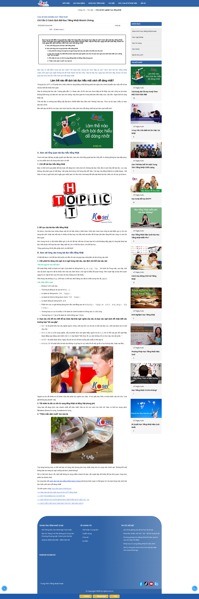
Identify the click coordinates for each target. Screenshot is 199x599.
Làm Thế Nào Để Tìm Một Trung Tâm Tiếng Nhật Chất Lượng (144, 166)
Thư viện (90, 10)
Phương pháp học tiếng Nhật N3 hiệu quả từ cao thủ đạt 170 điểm (140, 539)
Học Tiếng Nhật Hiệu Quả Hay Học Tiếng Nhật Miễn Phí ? (145, 236)
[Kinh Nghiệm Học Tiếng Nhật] (146, 297)
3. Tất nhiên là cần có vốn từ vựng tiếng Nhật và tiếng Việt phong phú (70, 58)
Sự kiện (85, 541)
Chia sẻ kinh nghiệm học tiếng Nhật (108, 10)
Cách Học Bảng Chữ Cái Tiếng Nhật (144, 277)
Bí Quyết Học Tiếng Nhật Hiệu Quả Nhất (145, 426)
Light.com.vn (108, 591)
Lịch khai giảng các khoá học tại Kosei (138, 530)
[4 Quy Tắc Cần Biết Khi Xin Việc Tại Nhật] (146, 113)
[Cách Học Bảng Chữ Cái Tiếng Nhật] (146, 258)
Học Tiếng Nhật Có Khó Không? (144, 390)
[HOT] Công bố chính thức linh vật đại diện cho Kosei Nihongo (140, 549)
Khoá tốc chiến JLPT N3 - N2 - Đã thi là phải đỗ (141, 533)
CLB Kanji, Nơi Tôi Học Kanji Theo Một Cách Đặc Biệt (145, 93)
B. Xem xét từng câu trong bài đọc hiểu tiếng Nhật (61, 48)
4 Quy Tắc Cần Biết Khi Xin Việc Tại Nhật (146, 132)
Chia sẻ (85, 537)
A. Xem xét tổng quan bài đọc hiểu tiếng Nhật (60, 45)
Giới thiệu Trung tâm (91, 530)
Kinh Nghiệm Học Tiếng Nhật (143, 315)
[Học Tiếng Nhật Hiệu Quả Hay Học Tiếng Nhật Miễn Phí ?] (146, 217)
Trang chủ (81, 10)
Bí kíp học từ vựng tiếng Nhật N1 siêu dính (139, 544)
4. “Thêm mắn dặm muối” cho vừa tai (59, 61)
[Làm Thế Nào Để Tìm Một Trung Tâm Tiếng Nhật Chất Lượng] (146, 150)
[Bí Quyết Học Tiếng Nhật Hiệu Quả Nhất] (146, 408)
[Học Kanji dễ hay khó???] (146, 184)
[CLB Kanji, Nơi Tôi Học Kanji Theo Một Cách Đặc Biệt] (146, 75)
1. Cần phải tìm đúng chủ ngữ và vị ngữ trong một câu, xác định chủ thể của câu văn (75, 51)
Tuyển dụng (87, 533)
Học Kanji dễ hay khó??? (141, 199)
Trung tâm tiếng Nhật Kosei (61, 488)
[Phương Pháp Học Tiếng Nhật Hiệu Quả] (146, 334)
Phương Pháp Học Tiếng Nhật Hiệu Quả (146, 353)
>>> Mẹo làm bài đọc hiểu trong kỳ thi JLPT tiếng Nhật (57, 492)
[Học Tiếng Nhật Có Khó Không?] (146, 373)
